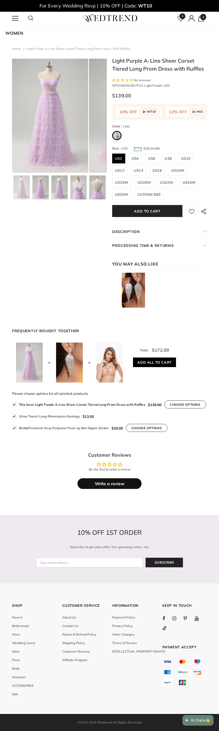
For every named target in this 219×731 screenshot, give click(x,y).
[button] (123, 80)
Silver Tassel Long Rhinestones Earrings (49, 416)
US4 (135, 158)
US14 (138, 170)
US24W (189, 182)
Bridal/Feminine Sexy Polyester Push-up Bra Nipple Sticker (64, 428)
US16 (157, 170)
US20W (144, 182)
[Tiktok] (167, 628)
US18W (121, 182)
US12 (119, 170)
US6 (151, 158)
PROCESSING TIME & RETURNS (143, 245)
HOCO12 (203, 112)
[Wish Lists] (192, 211)
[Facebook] (167, 618)
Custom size (149, 194)
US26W (121, 194)
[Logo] (110, 18)
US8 (168, 158)
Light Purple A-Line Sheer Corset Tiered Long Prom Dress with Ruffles (82, 405)
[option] (50, 116)
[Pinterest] (188, 618)
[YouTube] (199, 618)
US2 (118, 158)
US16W (177, 170)
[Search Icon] (36, 18)
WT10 (151, 112)
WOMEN (14, 33)
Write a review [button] (109, 483)
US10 (185, 158)
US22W (166, 182)
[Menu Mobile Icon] (15, 18)
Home (16, 49)
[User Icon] (191, 18)
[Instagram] (177, 618)
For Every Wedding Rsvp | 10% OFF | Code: (96, 6)
